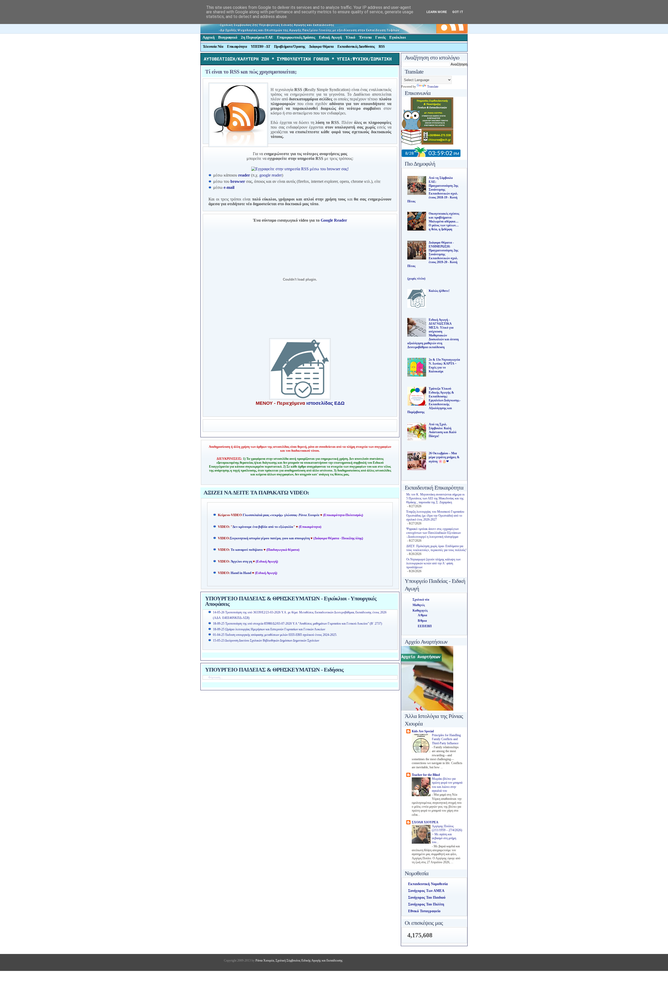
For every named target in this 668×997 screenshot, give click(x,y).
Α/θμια (422, 615)
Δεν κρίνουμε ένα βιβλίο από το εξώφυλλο (262, 527)
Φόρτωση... (215, 677)
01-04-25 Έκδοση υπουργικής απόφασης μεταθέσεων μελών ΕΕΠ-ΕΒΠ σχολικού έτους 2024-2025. (275, 635)
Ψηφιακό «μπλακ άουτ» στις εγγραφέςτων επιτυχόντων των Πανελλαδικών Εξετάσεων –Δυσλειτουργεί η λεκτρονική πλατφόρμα (433, 533)
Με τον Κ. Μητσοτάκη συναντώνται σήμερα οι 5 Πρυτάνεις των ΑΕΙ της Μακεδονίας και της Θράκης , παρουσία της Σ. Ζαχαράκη (435, 498)
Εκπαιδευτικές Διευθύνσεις (356, 47)
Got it (457, 12)
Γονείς (380, 37)
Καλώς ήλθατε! (439, 291)
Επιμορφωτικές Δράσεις (296, 37)
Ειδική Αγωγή (330, 37)
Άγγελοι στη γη (242, 561)
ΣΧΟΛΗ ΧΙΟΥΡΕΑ (425, 822)
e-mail (229, 187)
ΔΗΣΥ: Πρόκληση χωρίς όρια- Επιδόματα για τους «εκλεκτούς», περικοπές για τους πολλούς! (436, 548)
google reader (270, 175)
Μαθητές (419, 605)
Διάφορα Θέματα (321, 47)
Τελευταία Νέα (213, 47)
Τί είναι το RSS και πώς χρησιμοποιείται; (250, 71)
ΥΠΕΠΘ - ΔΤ (260, 47)
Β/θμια (422, 621)
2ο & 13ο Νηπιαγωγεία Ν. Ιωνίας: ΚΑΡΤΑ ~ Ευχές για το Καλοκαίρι (444, 365)
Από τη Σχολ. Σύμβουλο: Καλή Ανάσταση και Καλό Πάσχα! (442, 430)
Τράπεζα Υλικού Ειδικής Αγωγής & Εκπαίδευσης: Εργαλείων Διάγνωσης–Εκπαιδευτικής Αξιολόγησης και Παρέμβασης (434, 400)
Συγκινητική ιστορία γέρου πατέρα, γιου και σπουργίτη (270, 538)
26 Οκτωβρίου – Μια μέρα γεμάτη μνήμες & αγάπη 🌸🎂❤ (444, 457)
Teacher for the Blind (426, 775)
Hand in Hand (241, 573)
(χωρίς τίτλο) (416, 278)
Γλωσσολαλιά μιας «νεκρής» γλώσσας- (281, 515)
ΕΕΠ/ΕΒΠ (425, 626)
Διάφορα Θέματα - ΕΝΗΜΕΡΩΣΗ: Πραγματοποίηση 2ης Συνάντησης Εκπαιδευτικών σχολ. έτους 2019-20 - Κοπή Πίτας (432, 254)
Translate (432, 86)
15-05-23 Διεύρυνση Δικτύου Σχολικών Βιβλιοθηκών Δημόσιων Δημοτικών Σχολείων (266, 640)
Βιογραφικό (227, 37)
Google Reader (334, 220)
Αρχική (208, 37)
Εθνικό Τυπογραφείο (424, 911)
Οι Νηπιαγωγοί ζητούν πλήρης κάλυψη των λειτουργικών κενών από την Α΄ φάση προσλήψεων (433, 563)
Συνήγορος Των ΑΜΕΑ (426, 891)
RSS (382, 47)
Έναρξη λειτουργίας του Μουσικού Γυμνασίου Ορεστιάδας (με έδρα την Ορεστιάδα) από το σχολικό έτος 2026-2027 (435, 515)
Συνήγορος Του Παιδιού (426, 897)
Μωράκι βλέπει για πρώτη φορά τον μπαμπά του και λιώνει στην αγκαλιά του (447, 785)
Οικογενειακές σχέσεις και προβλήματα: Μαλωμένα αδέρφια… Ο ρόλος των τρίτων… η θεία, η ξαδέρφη (444, 221)
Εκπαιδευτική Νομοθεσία (428, 884)
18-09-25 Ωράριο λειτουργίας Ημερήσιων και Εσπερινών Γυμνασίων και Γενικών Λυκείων (269, 629)
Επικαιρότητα (237, 47)
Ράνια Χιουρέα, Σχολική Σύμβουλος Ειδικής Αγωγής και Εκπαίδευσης (299, 960)
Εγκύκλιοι (397, 37)
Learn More (436, 12)
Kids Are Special (423, 731)
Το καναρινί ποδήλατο (247, 550)
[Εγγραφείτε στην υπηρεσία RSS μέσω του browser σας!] (300, 169)
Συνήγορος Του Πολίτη (426, 904)
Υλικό (350, 37)
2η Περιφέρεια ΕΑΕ (257, 37)
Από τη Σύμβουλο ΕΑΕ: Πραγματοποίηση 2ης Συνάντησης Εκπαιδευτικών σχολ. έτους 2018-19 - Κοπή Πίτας (432, 189)
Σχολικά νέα (421, 599)
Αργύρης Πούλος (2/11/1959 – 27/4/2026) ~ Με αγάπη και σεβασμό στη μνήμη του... (447, 834)
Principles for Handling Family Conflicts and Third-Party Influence (446, 739)
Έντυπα (365, 37)
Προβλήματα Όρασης (289, 47)
